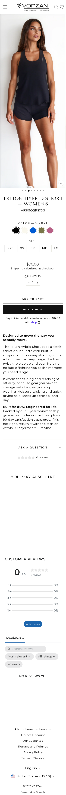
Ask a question (33, 447)
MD (45, 248)
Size (33, 241)
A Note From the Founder (33, 729)
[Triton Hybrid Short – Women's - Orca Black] (6, 543)
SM (33, 248)
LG (56, 248)
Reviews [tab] (15, 638)
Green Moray (41, 230)
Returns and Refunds (33, 746)
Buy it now (33, 309)
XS (22, 248)
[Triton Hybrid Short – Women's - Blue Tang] (14, 543)
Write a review (33, 624)
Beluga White (24, 230)
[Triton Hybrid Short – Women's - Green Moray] (18, 543)
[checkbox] (14, 664)
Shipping (17, 268)
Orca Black (16, 230)
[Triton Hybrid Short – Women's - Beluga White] (10, 543)
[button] (33, 585)
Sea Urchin (50, 230)
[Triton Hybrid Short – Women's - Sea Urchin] (22, 543)
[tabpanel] (33, 680)
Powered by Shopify (33, 792)
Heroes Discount (33, 735)
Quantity (33, 276)
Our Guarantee (33, 740)
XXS (10, 248)
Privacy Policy (33, 752)
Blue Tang (33, 230)
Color (33, 223)
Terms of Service (33, 758)
